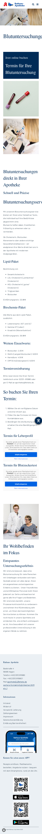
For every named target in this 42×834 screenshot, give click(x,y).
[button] (4, 830)
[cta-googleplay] (21, 821)
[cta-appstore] (21, 796)
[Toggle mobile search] (33, 4)
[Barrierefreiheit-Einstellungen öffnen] (38, 420)
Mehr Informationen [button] (21, 459)
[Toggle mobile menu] (38, 4)
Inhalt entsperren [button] (21, 454)
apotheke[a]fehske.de (17, 682)
